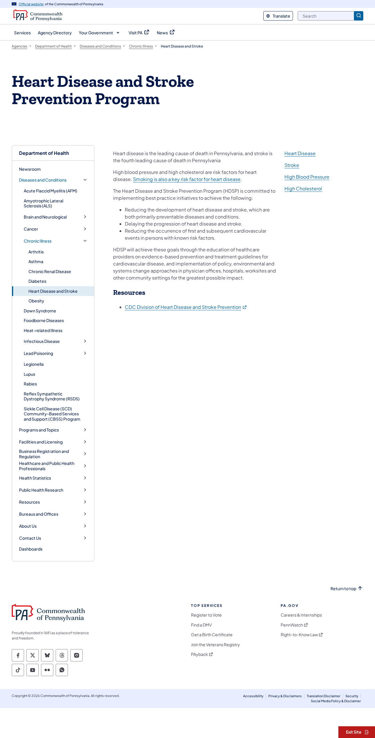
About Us (28, 526)
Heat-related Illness (43, 330)
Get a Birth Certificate (212, 634)
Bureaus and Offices (38, 514)
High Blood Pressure (306, 177)
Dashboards (30, 548)
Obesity (36, 300)
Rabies (30, 383)
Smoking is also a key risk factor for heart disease (187, 179)
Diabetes (37, 281)
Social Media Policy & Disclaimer (336, 701)
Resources (29, 502)
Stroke (291, 165)
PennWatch (292, 624)
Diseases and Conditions (43, 179)
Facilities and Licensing (41, 441)
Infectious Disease (42, 341)
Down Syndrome (40, 310)
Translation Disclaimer (323, 696)
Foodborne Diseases (44, 320)
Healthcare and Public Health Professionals (46, 466)
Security (351, 696)
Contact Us (30, 538)
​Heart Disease (300, 153)
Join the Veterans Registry (215, 644)
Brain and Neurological (45, 216)
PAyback (199, 654)
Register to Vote (206, 614)
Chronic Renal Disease (49, 271)
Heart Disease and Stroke (53, 291)
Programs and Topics (39, 429)
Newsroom (30, 169)
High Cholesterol (303, 188)
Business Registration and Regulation (44, 454)
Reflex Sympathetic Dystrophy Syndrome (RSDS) (52, 396)
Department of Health (44, 153)
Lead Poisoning (38, 353)
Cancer (31, 228)
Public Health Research (41, 490)
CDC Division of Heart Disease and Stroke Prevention (186, 307)
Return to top (343, 588)
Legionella (34, 364)
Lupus (29, 374)
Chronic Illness (38, 240)
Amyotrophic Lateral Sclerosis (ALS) (43, 203)
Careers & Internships (301, 614)
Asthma (35, 261)
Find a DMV (201, 624)
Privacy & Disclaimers (285, 696)
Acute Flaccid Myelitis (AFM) (50, 190)
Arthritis (36, 251)
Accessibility (253, 696)
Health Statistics (35, 477)
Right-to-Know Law (299, 634)
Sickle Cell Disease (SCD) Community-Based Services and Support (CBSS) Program (52, 414)
